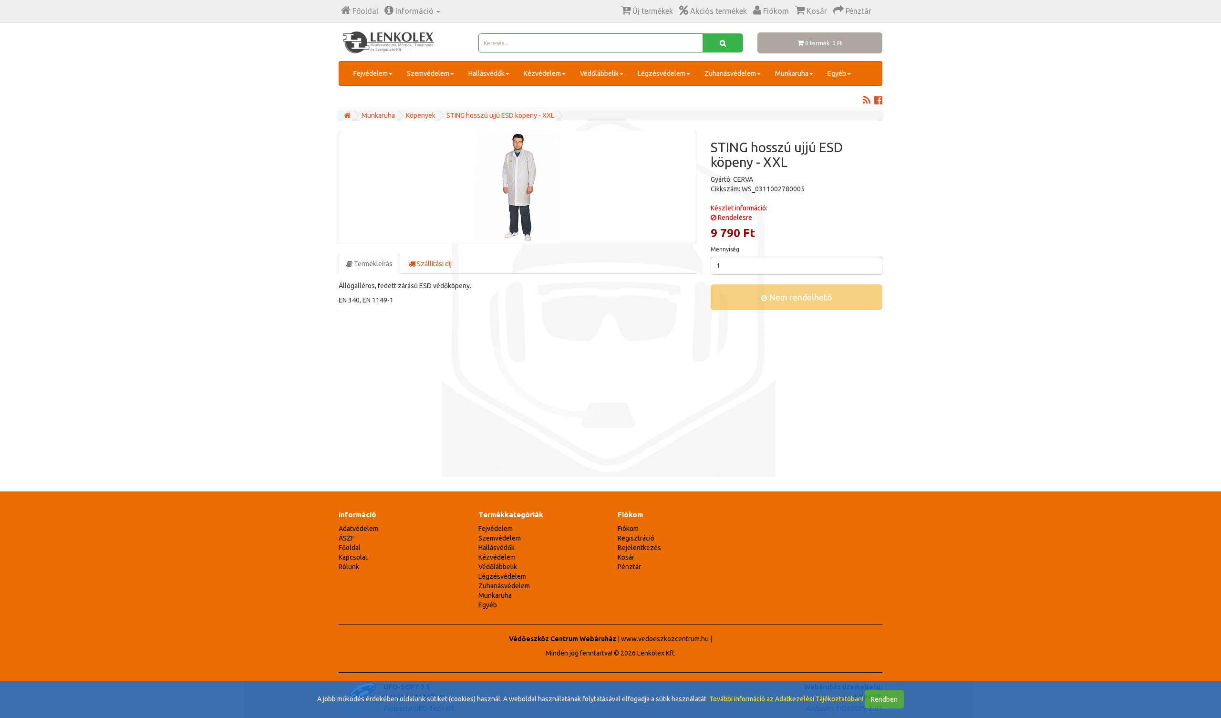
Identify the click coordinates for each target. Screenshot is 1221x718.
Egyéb (837, 73)
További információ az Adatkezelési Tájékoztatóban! (786, 699)
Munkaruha (791, 73)
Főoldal (350, 548)
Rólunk (349, 567)
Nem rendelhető (799, 297)
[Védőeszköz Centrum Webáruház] (347, 115)
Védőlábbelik (599, 73)
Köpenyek (420, 115)
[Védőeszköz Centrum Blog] (866, 101)
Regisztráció (636, 538)
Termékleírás (372, 264)
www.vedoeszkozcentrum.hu (665, 639)
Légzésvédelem (661, 73)
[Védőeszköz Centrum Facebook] (878, 101)
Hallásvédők (486, 73)
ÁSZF (346, 538)
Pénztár (629, 567)
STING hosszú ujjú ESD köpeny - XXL (500, 115)
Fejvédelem (370, 73)
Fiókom (628, 528)
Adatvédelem (358, 528)
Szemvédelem (428, 73)
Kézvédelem (542, 73)
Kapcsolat (353, 557)
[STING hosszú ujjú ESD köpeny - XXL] (517, 187)
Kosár (626, 557)
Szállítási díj (433, 264)
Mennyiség (725, 249)
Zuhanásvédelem (730, 73)
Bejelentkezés (639, 548)
